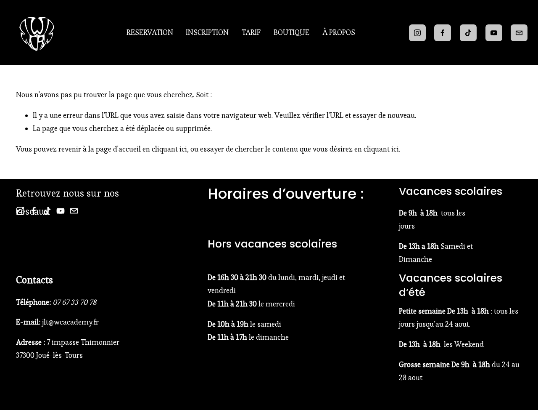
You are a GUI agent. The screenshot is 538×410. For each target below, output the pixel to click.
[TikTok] (468, 32)
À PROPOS (338, 32)
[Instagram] (417, 32)
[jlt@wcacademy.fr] (519, 32)
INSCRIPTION (207, 32)
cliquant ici (169, 149)
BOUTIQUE (291, 32)
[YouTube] (493, 32)
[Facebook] (442, 32)
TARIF (251, 32)
